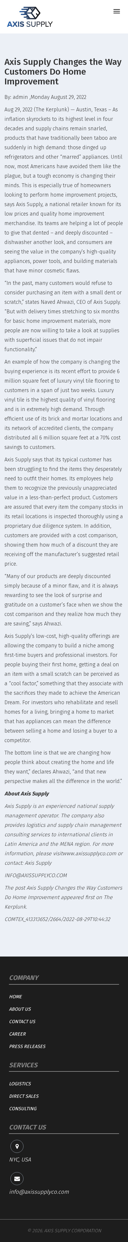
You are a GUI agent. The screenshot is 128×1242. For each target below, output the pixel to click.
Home (15, 996)
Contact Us (22, 1021)
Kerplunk (15, 907)
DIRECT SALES (23, 1096)
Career (17, 1034)
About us (20, 1009)
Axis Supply (29, 204)
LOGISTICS (20, 1084)
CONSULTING (22, 1108)
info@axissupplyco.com (39, 1191)
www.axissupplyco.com (89, 853)
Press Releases (27, 1046)
